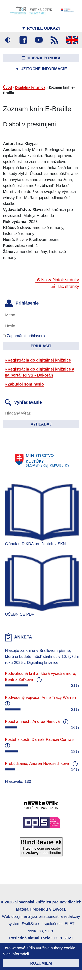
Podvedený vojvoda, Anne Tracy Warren (40, 697)
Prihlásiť (41, 346)
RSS (54, 40)
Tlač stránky (67, 286)
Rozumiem (41, 963)
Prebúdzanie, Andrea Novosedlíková (37, 763)
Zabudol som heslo (26, 384)
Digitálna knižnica (30, 87)
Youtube (39, 40)
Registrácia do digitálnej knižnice (39, 360)
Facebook (23, 40)
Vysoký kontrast (8, 40)
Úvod (7, 87)
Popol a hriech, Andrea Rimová (32, 721)
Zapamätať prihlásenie (26, 336)
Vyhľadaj (41, 424)
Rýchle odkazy (41, 28)
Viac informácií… (18, 954)
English (72, 40)
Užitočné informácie (41, 69)
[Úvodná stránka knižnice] (41, 10)
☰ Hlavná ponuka (41, 58)
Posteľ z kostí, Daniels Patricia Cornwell (40, 739)
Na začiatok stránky (60, 279)
